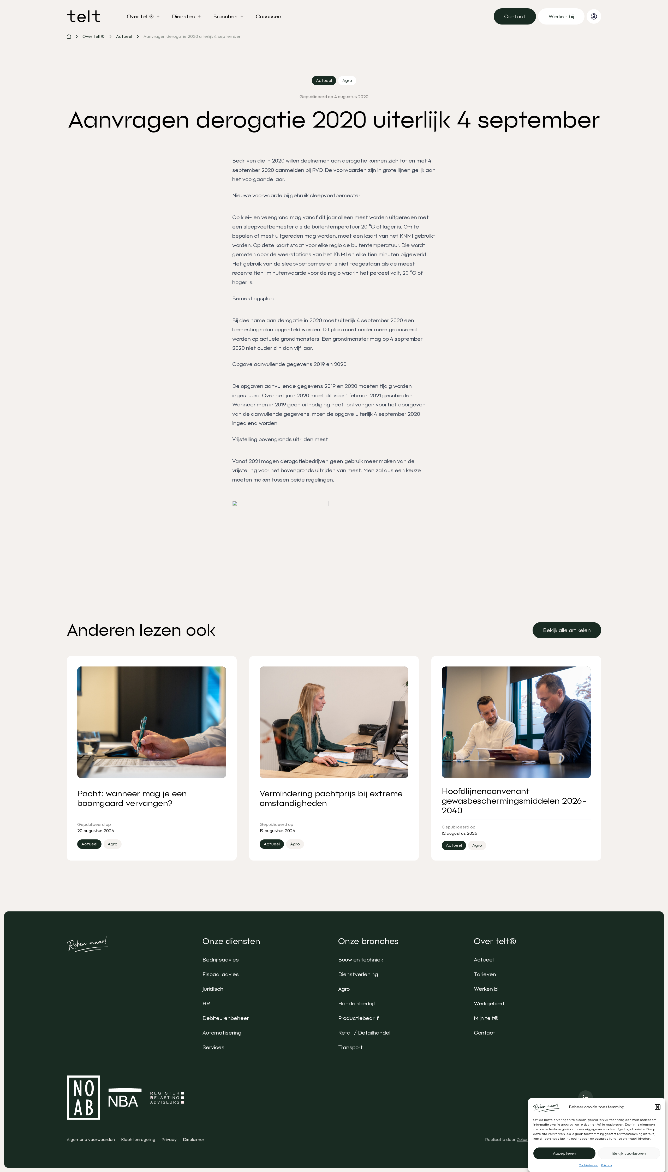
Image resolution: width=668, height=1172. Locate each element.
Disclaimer (193, 1139)
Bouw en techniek (360, 960)
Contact (484, 1033)
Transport (350, 1047)
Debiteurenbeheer (225, 1018)
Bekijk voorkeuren (629, 1153)
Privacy (606, 1165)
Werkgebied (489, 1003)
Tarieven (485, 974)
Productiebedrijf (358, 1018)
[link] (515, 16)
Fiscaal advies (220, 974)
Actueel (484, 960)
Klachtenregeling (138, 1139)
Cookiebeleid (588, 1165)
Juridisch (212, 989)
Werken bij (486, 989)
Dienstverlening (358, 974)
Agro (344, 989)
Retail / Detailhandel (364, 1033)
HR (206, 1003)
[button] (657, 1107)
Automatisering (221, 1033)
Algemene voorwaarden (91, 1139)
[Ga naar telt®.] (69, 36)
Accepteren (564, 1153)
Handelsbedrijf (356, 1003)
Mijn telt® (486, 1018)
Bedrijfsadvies (220, 960)
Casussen (268, 16)
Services (213, 1047)
